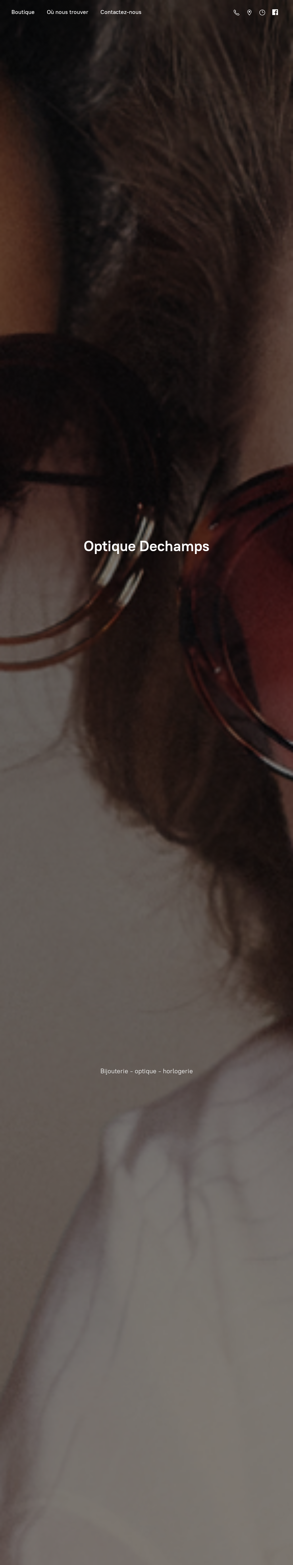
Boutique (23, 12)
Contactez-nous (120, 12)
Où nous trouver (67, 12)
